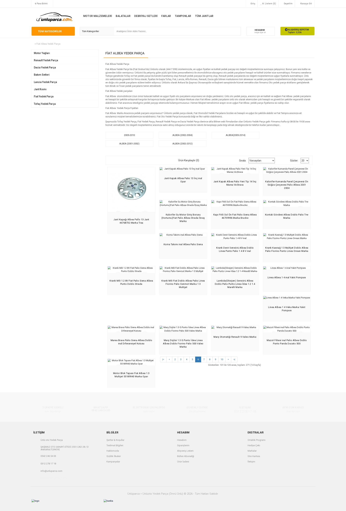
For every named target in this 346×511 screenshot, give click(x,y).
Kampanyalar (113, 461)
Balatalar (123, 16)
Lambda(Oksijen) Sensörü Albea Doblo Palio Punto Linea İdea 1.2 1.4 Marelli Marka (235, 284)
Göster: (294, 160)
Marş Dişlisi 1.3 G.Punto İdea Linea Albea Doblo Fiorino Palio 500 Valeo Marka (183, 343)
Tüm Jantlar (204, 16)
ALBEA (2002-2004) (182, 135)
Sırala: (242, 160)
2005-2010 (129, 135)
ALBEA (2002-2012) (182, 143)
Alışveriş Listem (185, 450)
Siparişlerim (183, 445)
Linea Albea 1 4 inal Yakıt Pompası (287, 277)
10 (222, 359)
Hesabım (182, 440)
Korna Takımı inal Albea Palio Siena (183, 244)
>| (234, 359)
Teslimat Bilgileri (115, 445)
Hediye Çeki (254, 445)
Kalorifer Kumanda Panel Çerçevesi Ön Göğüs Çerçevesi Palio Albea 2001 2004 (286, 184)
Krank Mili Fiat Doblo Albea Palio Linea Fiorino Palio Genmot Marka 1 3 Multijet (183, 284)
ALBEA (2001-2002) (129, 143)
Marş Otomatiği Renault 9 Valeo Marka (235, 337)
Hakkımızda (113, 450)
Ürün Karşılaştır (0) (188, 160)
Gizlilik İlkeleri (114, 456)
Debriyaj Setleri (146, 16)
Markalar (252, 450)
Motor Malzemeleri (97, 16)
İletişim (251, 461)
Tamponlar (183, 16)
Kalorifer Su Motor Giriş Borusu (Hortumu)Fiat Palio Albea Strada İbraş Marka (183, 217)
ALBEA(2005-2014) (235, 135)
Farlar (166, 16)
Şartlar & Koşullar (115, 440)
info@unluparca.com (51, 471)
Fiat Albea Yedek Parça (48, 43)
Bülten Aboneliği (185, 456)
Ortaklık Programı (256, 440)
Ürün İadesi (183, 461)
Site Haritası (254, 456)
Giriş (252, 3)
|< (163, 359)
